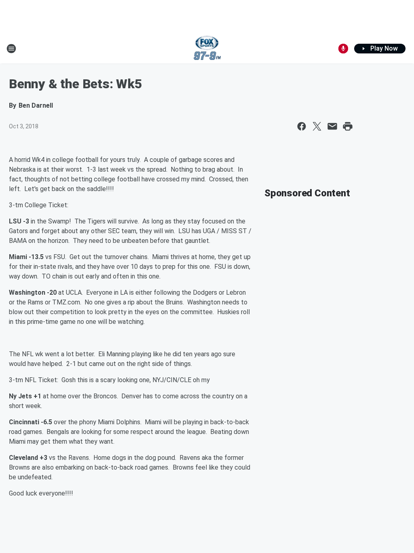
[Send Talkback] (343, 48)
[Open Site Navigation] (11, 48)
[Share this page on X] (317, 126)
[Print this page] (347, 126)
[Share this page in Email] (332, 126)
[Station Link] (207, 49)
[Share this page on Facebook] (301, 126)
